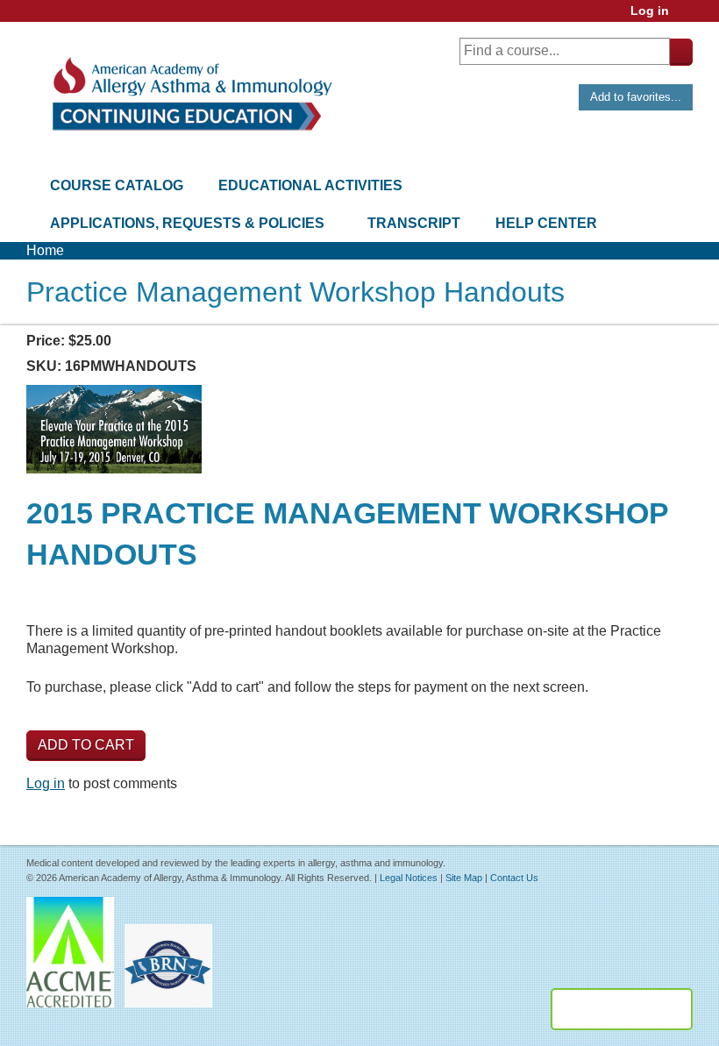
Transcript (413, 223)
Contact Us (514, 877)
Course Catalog (116, 185)
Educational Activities (310, 185)
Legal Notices (409, 877)
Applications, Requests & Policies (187, 223)
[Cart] (687, 17)
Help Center (546, 223)
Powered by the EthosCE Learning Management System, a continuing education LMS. (622, 1009)
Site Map (463, 877)
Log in (649, 11)
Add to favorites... (635, 96)
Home (45, 250)
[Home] (190, 94)
